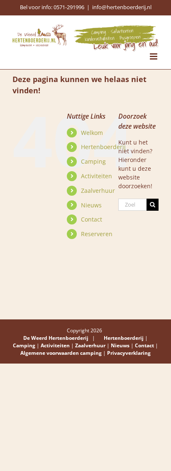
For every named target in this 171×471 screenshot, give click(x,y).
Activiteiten (96, 176)
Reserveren (96, 234)
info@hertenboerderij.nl (121, 7)
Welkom (92, 133)
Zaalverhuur (98, 190)
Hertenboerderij (103, 147)
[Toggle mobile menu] (154, 56)
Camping (93, 161)
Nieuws (91, 205)
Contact (91, 219)
